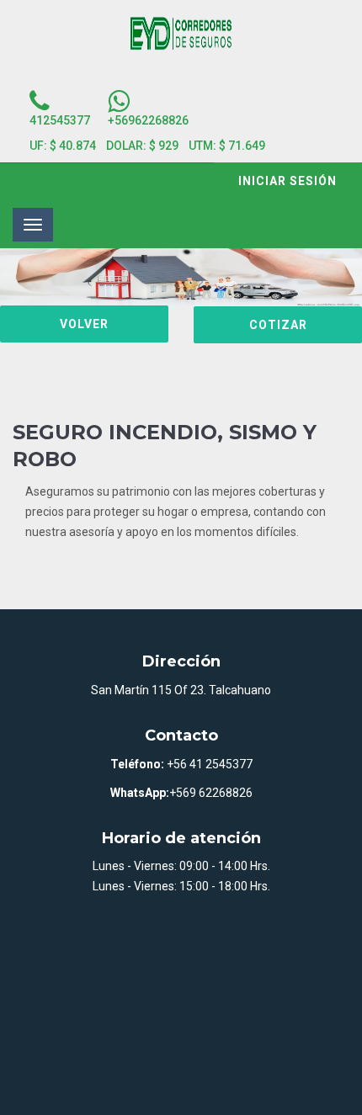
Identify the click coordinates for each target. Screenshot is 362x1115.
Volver (84, 324)
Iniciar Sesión (287, 181)
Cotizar (278, 325)
